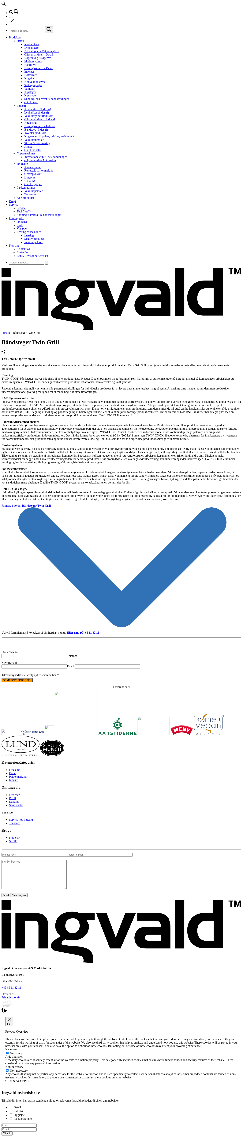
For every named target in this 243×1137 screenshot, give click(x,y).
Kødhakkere (31, 44)
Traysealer (30, 194)
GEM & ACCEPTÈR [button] (18, 1080)
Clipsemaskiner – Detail (38, 54)
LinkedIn (22, 252)
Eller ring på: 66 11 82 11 (83, 632)
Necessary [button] (11, 1049)
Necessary (16, 1053)
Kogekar (29, 78)
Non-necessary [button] (14, 1066)
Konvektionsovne (35, 81)
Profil (20, 225)
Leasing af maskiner (29, 232)
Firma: (5, 652)
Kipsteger (30, 92)
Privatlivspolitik (11, 997)
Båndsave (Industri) (36, 129)
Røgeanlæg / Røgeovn (37, 58)
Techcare (14, 823)
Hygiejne (22, 163)
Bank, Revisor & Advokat (32, 255)
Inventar (29, 71)
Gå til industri (32, 150)
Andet (28, 146)
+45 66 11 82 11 (11, 987)
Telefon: (14, 652)
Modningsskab (33, 61)
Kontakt (14, 245)
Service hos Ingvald (21, 819)
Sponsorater (16, 805)
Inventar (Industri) (35, 133)
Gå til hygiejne (33, 184)
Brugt (12, 201)
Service (13, 204)
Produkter (15, 37)
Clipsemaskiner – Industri (39, 119)
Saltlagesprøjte (33, 85)
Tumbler (29, 88)
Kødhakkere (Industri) (37, 109)
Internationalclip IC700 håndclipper (45, 156)
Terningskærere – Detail (38, 68)
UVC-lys (29, 180)
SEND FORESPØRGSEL (17, 680)
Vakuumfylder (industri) (38, 116)
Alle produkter (25, 197)
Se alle (13, 841)
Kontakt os (23, 249)
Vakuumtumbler (33, 139)
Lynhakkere (31, 47)
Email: (13, 662)
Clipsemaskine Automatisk (40, 160)
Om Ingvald (16, 218)
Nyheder (22, 221)
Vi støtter (22, 228)
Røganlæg (30, 122)
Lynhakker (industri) (36, 112)
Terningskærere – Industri (39, 126)
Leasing (29, 235)
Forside (6, 332)
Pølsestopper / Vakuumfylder (41, 51)
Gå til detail (31, 102)
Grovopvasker (32, 174)
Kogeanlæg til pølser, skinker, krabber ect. (49, 136)
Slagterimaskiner (34, 238)
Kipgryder (30, 95)
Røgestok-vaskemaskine (38, 170)
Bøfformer (30, 75)
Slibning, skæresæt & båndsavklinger (46, 98)
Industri (21, 105)
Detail (20, 40)
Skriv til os (8, 994)
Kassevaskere (32, 167)
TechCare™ (24, 211)
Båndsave (30, 64)
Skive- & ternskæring (37, 143)
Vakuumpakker (33, 191)
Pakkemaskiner (26, 187)
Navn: (5, 662)
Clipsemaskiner (26, 153)
